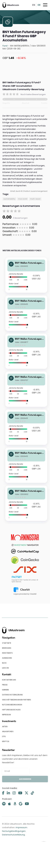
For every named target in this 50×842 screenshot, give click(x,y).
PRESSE (4, 685)
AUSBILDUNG (7, 658)
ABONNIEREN (25, 779)
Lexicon (5, 668)
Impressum (21, 827)
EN (33, 4)
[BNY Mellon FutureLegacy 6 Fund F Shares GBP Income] (26, 351)
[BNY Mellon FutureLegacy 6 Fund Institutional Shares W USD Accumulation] (26, 427)
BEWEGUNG (6, 648)
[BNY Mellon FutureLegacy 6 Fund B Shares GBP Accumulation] (26, 313)
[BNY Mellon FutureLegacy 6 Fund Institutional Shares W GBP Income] (26, 389)
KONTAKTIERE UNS (9, 680)
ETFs (4, 736)
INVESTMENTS (7, 653)
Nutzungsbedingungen (14, 831)
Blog (4, 663)
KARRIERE (5, 690)
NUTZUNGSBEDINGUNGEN (12, 704)
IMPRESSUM (6, 714)
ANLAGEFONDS (7, 731)
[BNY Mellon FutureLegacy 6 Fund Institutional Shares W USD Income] (26, 275)
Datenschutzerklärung (13, 834)
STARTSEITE (6, 643)
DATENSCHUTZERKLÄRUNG (12, 695)
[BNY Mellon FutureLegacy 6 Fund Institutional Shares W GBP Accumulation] (26, 503)
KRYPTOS (5, 741)
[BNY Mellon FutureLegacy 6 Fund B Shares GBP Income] (26, 465)
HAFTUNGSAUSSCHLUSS (11, 709)
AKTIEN (4, 726)
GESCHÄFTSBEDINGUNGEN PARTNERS (16, 700)
